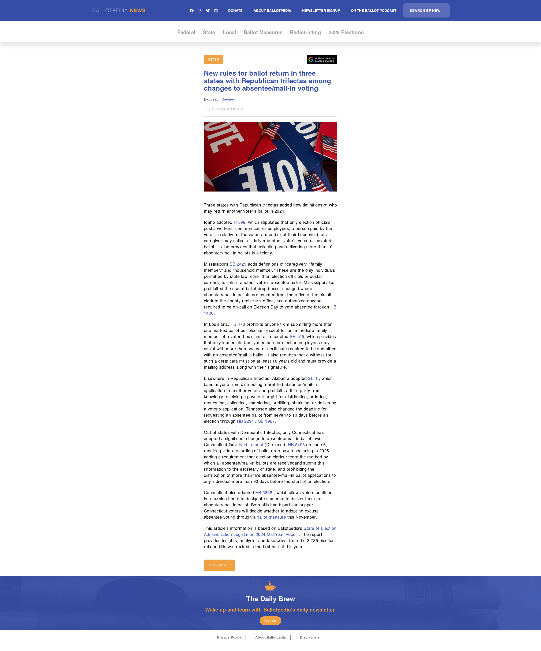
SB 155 (297, 336)
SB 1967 (266, 421)
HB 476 (238, 324)
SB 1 (312, 378)
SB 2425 (238, 264)
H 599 (239, 222)
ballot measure (271, 517)
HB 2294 (245, 421)
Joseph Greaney (222, 99)
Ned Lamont (251, 444)
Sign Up (270, 620)
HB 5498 (296, 444)
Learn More (219, 565)
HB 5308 (263, 492)
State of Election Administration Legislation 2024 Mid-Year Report (270, 531)
